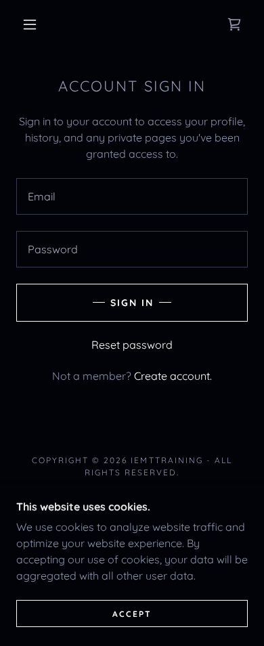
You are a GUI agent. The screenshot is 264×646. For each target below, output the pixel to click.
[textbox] (132, 196)
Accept (132, 614)
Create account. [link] (173, 376)
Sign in (132, 303)
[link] (234, 24)
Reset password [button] (132, 344)
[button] (29, 24)
